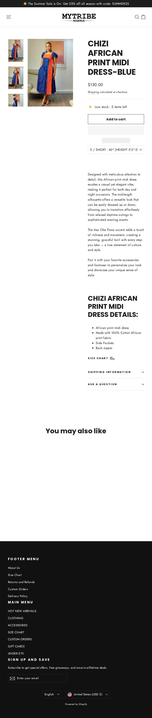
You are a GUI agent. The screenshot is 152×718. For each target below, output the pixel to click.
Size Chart (15, 575)
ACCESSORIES (17, 625)
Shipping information (109, 372)
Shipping (93, 92)
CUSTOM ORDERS (20, 639)
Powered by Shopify (76, 704)
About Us (14, 568)
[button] (116, 130)
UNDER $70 (16, 653)
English (49, 694)
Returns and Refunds (21, 582)
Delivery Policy (18, 596)
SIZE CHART (16, 632)
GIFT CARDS (16, 646)
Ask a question (102, 384)
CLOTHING (15, 618)
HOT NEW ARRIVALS (22, 611)
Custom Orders (18, 589)
